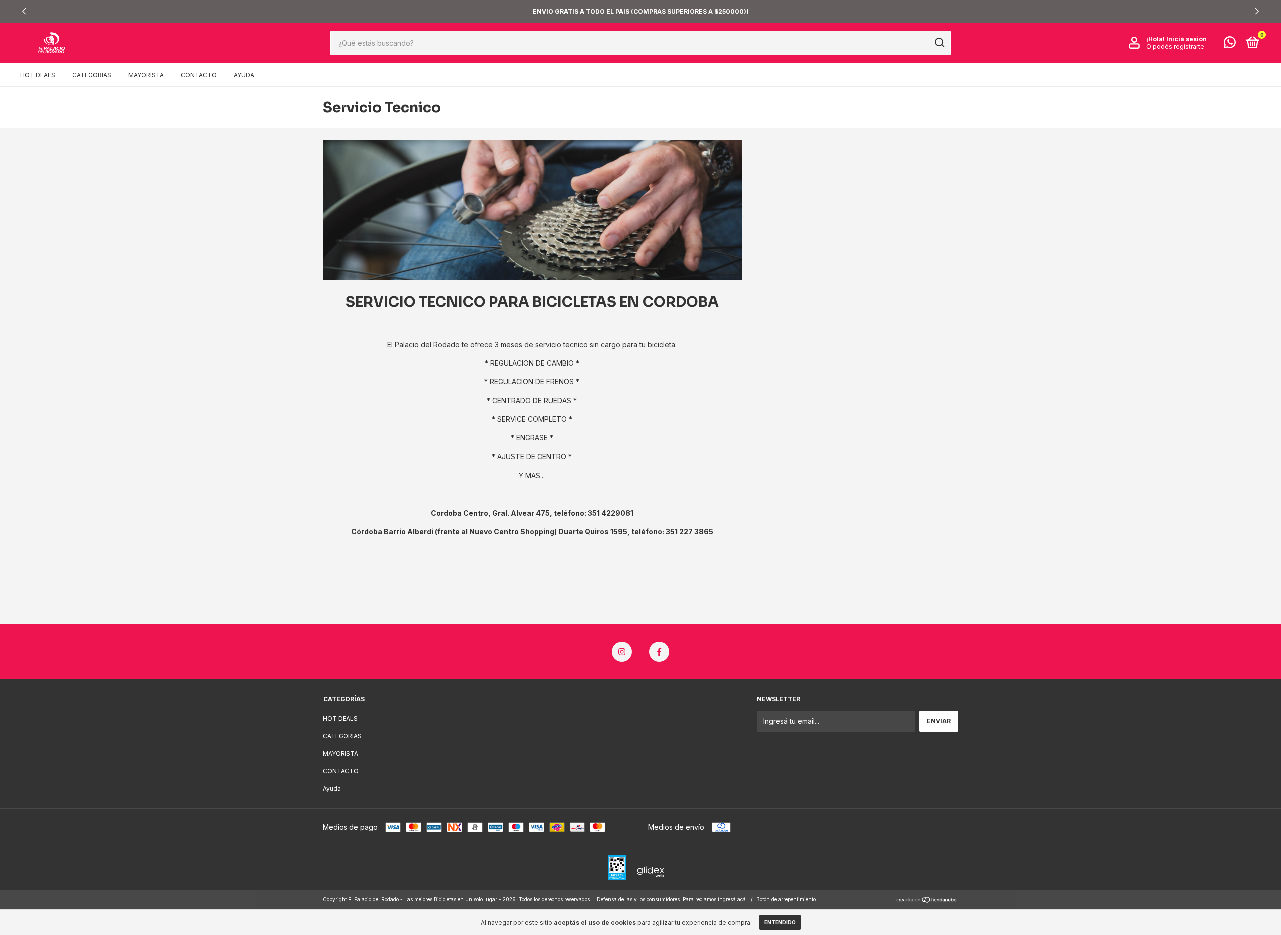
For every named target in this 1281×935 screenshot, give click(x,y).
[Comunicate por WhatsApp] (1230, 44)
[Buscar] (939, 43)
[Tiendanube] (927, 900)
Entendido (780, 922)
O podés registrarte (1175, 46)
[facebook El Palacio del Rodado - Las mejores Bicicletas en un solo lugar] (659, 652)
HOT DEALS (37, 75)
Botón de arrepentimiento (786, 899)
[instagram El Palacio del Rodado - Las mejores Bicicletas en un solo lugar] (622, 652)
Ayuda (244, 75)
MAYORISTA (146, 75)
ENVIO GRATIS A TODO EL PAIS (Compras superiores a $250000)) (641, 11)
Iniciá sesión (1186, 39)
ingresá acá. (732, 899)
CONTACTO (199, 75)
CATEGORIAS (91, 75)
